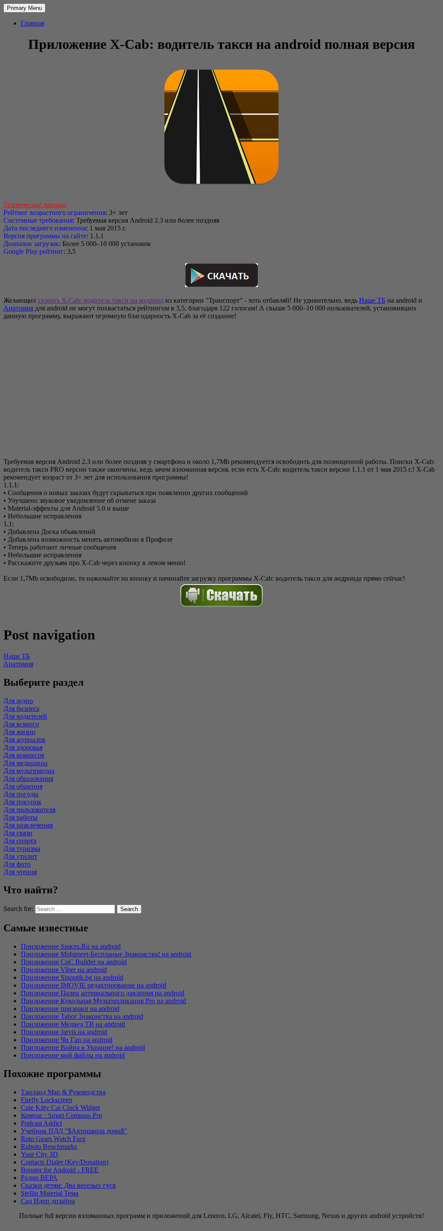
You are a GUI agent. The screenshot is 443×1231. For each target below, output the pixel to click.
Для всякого (21, 724)
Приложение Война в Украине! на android (83, 1047)
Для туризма (21, 848)
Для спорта (19, 840)
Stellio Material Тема (49, 1193)
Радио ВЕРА (39, 1177)
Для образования (28, 778)
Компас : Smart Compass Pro (61, 1115)
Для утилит (20, 856)
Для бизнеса (21, 708)
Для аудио (18, 700)
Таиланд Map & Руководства (63, 1092)
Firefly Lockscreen (46, 1099)
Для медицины (25, 763)
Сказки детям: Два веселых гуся (68, 1185)
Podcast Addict (41, 1123)
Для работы (20, 817)
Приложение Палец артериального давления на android (102, 993)
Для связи (17, 833)
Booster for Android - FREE (60, 1169)
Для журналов (24, 739)
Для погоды (21, 794)
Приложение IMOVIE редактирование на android (93, 985)
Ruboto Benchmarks (49, 1146)
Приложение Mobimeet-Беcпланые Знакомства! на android (106, 954)
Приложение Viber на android (64, 969)
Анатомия (18, 308)
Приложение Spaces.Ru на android (71, 946)
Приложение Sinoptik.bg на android (72, 977)
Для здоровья (22, 747)
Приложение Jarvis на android (64, 1032)
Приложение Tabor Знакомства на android (82, 1016)
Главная (32, 23)
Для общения (22, 786)
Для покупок (22, 802)
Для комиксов (24, 755)
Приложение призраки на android (70, 1008)
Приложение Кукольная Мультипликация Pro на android (103, 1000)
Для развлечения (28, 825)
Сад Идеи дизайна (48, 1201)
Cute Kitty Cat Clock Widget (60, 1107)
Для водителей (25, 716)
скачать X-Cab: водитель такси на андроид (101, 300)
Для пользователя (29, 809)
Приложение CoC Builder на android (74, 962)
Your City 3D (39, 1154)
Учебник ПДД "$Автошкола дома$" (74, 1131)
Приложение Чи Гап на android (66, 1039)
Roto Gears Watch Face (53, 1138)
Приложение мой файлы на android (73, 1055)
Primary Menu (24, 8)
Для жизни (19, 731)
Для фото (17, 864)
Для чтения (20, 872)
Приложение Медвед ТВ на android (73, 1024)
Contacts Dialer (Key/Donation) (64, 1162)
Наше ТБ (372, 300)
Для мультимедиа (29, 770)
